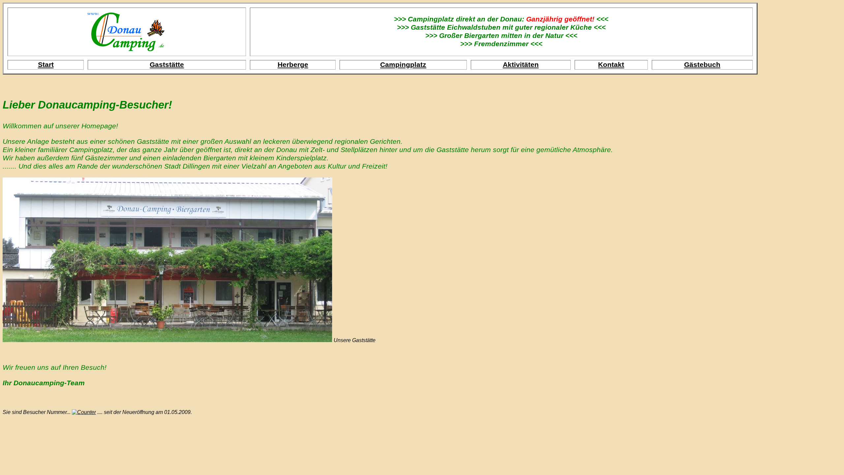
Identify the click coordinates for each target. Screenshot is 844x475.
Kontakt (611, 65)
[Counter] (84, 412)
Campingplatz (403, 65)
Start (46, 65)
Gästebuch (702, 65)
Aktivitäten (521, 65)
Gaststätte (167, 65)
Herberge (293, 65)
